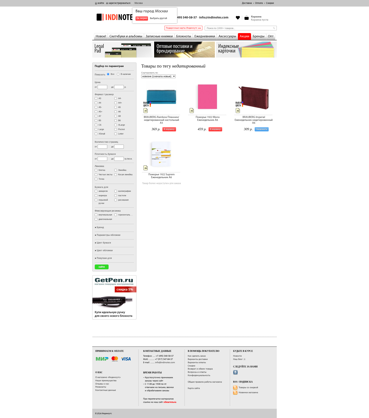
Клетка (102, 170)
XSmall (102, 134)
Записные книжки (159, 36)
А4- (119, 98)
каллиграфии (124, 191)
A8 (119, 116)
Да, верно (141, 18)
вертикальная (105, 215)
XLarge (121, 125)
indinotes (122, 17)
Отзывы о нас (102, 384)
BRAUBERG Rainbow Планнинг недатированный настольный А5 (161, 120)
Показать (100, 74)
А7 (100, 116)
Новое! (101, 36)
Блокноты (183, 36)
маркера (103, 195)
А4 (100, 103)
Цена (98, 82)
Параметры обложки (108, 235)
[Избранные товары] (238, 18)
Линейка (122, 170)
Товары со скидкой (248, 387)
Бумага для (101, 187)
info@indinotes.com (214, 17)
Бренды (258, 36)
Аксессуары (227, 36)
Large (101, 129)
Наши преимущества (105, 380)
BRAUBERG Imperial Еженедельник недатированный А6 (254, 120)
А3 (100, 98)
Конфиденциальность (199, 375)
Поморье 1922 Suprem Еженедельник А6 (161, 176)
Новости (237, 356)
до (112, 87)
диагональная (105, 219)
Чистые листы (105, 174)
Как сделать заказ (197, 356)
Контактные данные (105, 390)
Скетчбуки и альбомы (126, 36)
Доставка (247, 3)
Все (112, 74)
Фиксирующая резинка (108, 210)
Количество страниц (106, 142)
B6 (119, 120)
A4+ (120, 103)
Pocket (121, 129)
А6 (119, 111)
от (96, 87)
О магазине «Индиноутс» (108, 377)
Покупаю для (104, 258)
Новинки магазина (248, 392)
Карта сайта (194, 388)
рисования (123, 200)
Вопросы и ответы (197, 372)
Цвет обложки (105, 250)
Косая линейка (125, 174)
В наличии (126, 74)
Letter (121, 134)
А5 (119, 107)
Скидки (270, 3)
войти (101, 3)
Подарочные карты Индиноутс (181, 28)
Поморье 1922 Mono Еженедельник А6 (208, 119)
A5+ (100, 111)
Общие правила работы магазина (205, 382)
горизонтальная (126, 215)
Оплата (259, 3)
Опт (270, 36)
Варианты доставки (198, 359)
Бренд (100, 227)
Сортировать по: (149, 73)
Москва (139, 3)
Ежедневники (204, 36)
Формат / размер (104, 94)
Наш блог (238, 359)
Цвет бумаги (104, 242)
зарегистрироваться (119, 3)
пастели (122, 195)
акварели (103, 191)
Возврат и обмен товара (200, 369)
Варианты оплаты (197, 362)
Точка (101, 179)
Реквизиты (100, 387)
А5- (100, 107)
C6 (100, 125)
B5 (100, 120)
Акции (244, 36)
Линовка (99, 166)
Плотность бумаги (105, 154)
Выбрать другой (158, 18)
